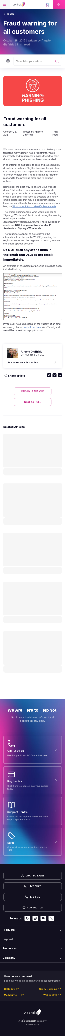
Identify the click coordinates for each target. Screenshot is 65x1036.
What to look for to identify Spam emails (34, 206)
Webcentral (50, 995)
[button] (5, 4)
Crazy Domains (48, 989)
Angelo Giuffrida (33, 133)
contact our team (32, 327)
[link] (59, 4)
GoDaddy (9, 989)
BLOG (10, 14)
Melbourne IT (12, 995)
